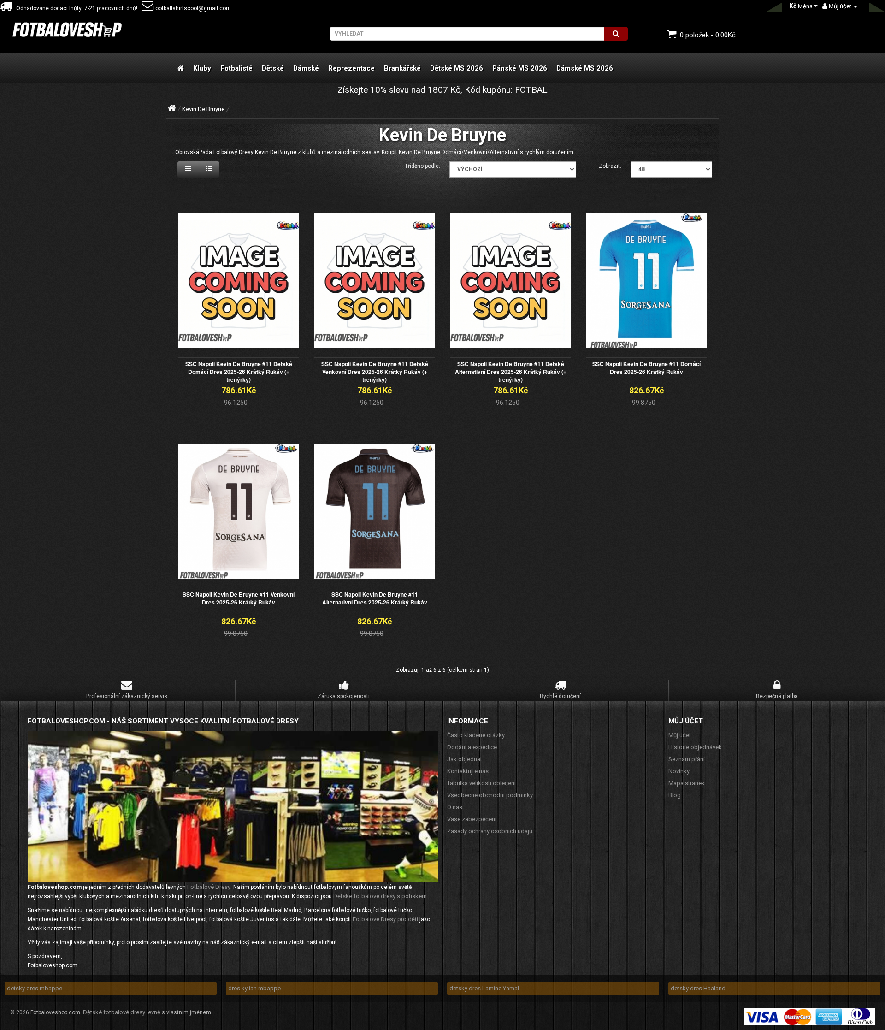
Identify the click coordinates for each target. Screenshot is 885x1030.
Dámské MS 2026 (584, 68)
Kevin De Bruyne (203, 109)
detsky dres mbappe (34, 988)
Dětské (273, 68)
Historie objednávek (695, 747)
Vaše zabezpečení (471, 819)
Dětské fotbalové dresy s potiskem (380, 896)
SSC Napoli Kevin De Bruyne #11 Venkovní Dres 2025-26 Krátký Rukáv (239, 598)
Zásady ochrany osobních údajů (489, 831)
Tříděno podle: (422, 166)
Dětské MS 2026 (456, 68)
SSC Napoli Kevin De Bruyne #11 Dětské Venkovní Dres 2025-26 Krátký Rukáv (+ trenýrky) (374, 372)
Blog (674, 795)
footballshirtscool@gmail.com (192, 8)
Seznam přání (686, 759)
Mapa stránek (686, 783)
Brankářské (402, 68)
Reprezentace (351, 68)
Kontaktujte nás (468, 771)
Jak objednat (464, 759)
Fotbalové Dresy (208, 886)
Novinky (679, 771)
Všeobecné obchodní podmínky (490, 795)
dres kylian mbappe (254, 988)
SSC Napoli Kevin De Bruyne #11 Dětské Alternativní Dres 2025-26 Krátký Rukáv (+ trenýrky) (510, 372)
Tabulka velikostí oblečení (481, 783)
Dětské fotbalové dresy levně (121, 1012)
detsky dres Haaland (698, 988)
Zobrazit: (610, 166)
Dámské (306, 68)
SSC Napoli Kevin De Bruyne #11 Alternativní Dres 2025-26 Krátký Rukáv (374, 598)
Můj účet (679, 735)
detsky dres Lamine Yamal (484, 988)
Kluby (202, 68)
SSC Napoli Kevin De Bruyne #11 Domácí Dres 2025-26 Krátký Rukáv (646, 368)
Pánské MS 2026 (519, 68)
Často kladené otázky (476, 735)
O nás (454, 807)
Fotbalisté (236, 68)
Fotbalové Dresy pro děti (385, 919)
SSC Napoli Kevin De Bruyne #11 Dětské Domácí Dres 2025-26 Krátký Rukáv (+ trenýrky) (238, 372)
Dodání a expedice (472, 747)
